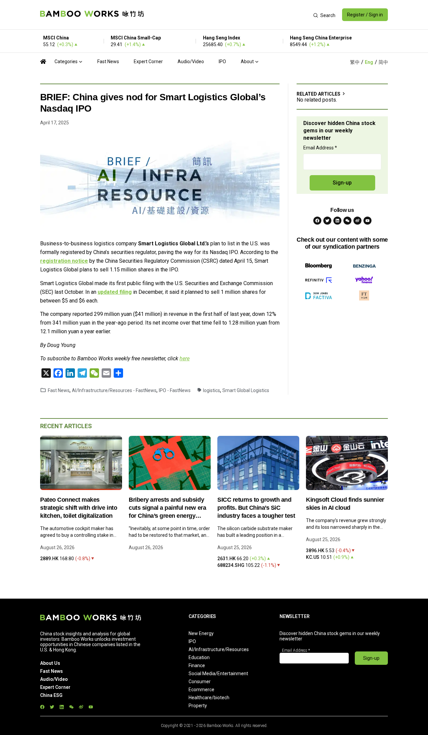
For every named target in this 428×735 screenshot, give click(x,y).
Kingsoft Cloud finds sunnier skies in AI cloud (345, 503)
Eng (369, 62)
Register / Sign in (365, 14)
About (247, 61)
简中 (383, 62)
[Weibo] (357, 221)
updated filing (115, 292)
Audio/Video (191, 61)
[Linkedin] (337, 221)
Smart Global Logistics (245, 390)
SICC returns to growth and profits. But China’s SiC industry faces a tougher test (256, 507)
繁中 (354, 62)
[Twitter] (327, 221)
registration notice (64, 261)
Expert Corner (148, 61)
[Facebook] (317, 221)
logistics (211, 390)
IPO (222, 61)
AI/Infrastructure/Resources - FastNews (114, 390)
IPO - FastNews (175, 390)
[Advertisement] (228, 15)
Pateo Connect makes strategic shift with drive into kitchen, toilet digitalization (78, 507)
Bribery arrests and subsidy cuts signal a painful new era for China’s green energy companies (167, 508)
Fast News (108, 61)
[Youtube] (367, 221)
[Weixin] (347, 221)
